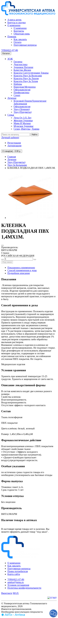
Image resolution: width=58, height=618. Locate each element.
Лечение (11, 98)
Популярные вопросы (25, 45)
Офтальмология (22, 89)
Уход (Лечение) (22, 109)
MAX (16, 593)
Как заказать (20, 39)
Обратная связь (22, 33)
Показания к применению (21, 267)
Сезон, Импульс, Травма (26, 129)
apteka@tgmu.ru (15, 582)
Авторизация (14, 145)
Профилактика (21, 92)
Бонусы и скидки (16, 22)
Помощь (11, 36)
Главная (11, 156)
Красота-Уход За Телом (26, 81)
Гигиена (18, 61)
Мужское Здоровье (23, 126)
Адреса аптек (14, 19)
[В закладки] (2, 245)
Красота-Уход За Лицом (26, 78)
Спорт (17, 95)
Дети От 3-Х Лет (22, 117)
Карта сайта (13, 574)
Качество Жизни (22, 70)
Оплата (17, 42)
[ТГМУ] (52, 598)
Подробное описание (18, 273)
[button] (53, 613)
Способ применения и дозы (22, 270)
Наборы (18, 84)
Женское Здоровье (23, 120)
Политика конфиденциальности (24, 588)
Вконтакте (6, 593)
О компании (13, 25)
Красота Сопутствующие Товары (31, 73)
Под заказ (7, 262)
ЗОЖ (10, 58)
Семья (10, 115)
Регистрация (14, 142)
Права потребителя (17, 571)
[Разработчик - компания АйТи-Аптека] (13, 615)
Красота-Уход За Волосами (28, 75)
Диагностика (20, 64)
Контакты (19, 31)
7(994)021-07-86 (9, 50)
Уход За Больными (17, 165)
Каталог (6, 53)
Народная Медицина (25, 87)
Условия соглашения (18, 585)
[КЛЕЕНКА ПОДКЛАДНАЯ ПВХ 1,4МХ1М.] (30, 217)
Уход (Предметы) (23, 112)
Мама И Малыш (22, 123)
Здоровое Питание (23, 67)
